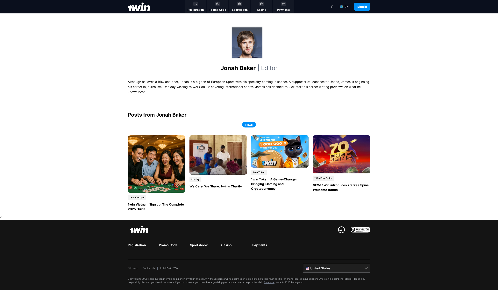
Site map (132, 268)
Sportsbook (199, 245)
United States (320, 268)
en (347, 7)
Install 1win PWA (169, 268)
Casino (226, 245)
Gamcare (269, 282)
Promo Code (168, 245)
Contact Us (149, 268)
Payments (259, 245)
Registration (137, 245)
